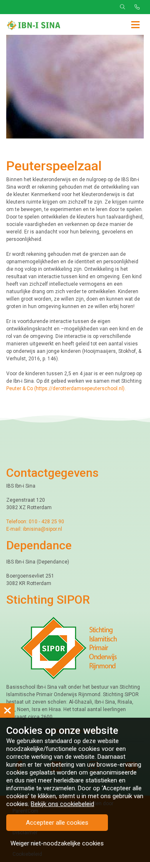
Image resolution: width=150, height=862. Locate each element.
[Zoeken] (122, 7)
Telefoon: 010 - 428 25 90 (35, 521)
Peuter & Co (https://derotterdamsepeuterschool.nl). (66, 388)
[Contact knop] (137, 7)
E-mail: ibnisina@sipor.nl (34, 529)
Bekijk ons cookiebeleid (62, 804)
